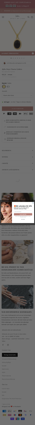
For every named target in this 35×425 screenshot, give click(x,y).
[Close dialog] (33, 203)
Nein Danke (23, 219)
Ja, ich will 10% (23, 214)
